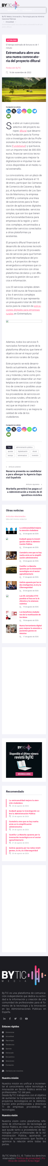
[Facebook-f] (9, 1018)
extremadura (22, 455)
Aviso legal (34, 1160)
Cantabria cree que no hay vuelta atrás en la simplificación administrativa (30, 555)
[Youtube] (26, 1018)
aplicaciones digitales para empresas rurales (23, 310)
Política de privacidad (28, 1158)
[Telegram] (34, 111)
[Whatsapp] (29, 111)
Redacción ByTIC (13, 68)
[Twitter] (15, 1018)
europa (10, 455)
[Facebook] (19, 111)
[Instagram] (24, 111)
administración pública (24, 447)
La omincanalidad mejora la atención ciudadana (24, 801)
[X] (13, 111)
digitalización (22, 451)
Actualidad (10, 22)
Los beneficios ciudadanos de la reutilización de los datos (30, 614)
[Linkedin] (8, 111)
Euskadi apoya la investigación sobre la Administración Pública (30, 541)
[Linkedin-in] (4, 1018)
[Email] (8, 116)
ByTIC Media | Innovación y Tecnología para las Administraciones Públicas (23, 18)
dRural (23, 130)
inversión (35, 455)
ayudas (10, 451)
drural (35, 451)
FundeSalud (18, 146)
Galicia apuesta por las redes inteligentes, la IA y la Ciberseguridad (30, 584)
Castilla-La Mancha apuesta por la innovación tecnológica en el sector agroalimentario (25, 837)
